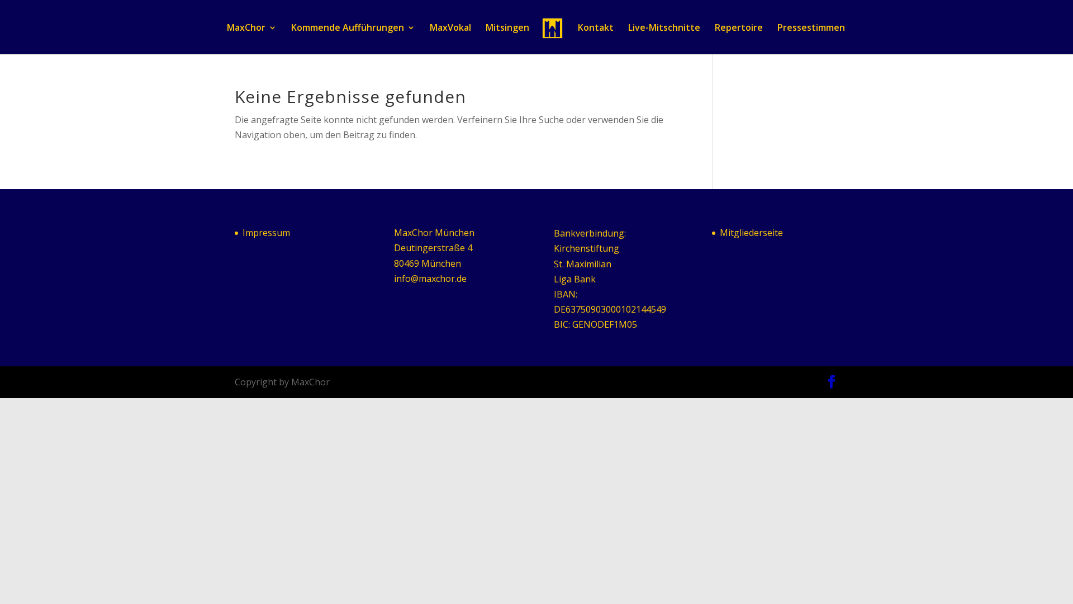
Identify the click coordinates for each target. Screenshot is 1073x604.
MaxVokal (450, 28)
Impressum (266, 232)
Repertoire (739, 28)
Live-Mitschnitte (664, 28)
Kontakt (596, 28)
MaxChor (246, 28)
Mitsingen (507, 28)
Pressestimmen (811, 28)
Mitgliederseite (751, 232)
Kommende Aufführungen (347, 28)
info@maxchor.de (430, 278)
